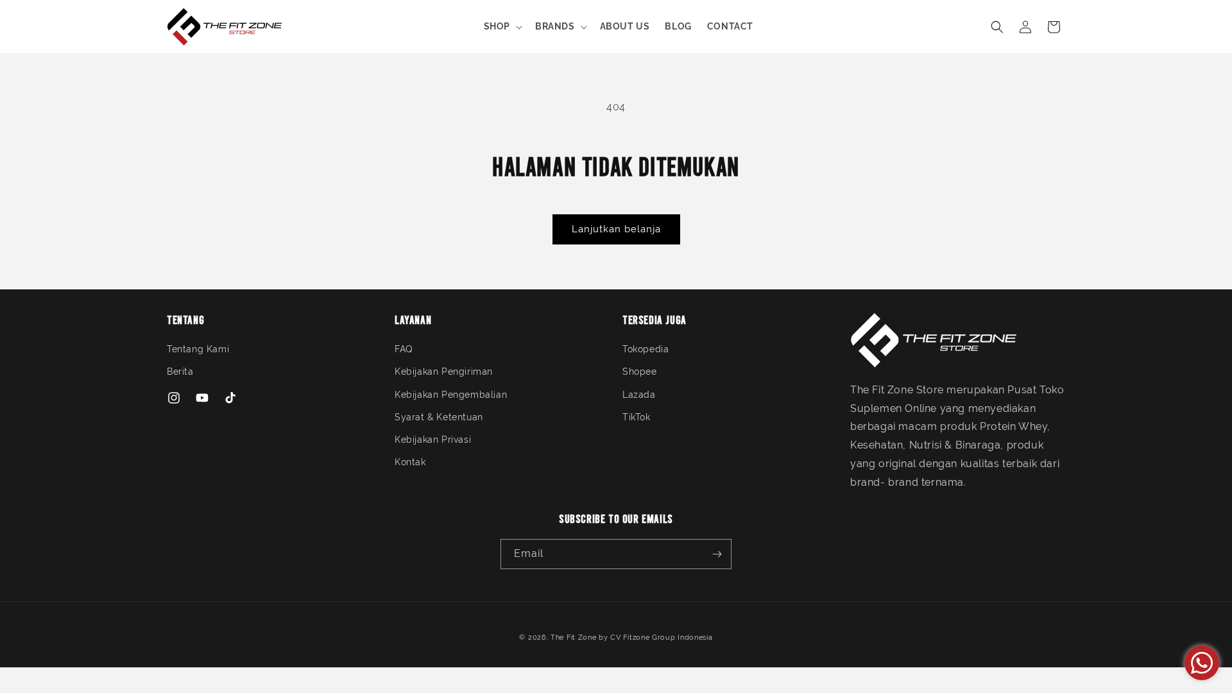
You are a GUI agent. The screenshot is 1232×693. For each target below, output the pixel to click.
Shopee (639, 371)
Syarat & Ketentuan (439, 417)
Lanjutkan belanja (616, 229)
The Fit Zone (573, 637)
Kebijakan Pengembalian (451, 394)
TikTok (636, 417)
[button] (501, 26)
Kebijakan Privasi (433, 439)
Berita (180, 371)
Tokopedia (645, 349)
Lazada (639, 394)
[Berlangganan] (717, 554)
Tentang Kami (198, 349)
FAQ (404, 349)
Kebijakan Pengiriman (444, 371)
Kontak (410, 462)
